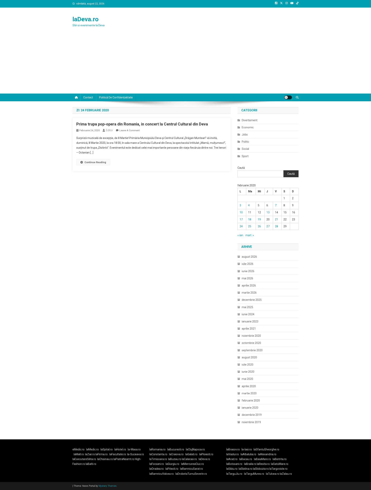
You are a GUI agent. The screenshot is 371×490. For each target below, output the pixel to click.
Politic (245, 141)
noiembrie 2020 (251, 335)
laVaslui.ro (233, 454)
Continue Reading (95, 162)
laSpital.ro (106, 449)
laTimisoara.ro (158, 459)
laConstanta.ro (158, 454)
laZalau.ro (286, 473)
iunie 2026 (248, 271)
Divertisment (249, 120)
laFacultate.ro (117, 454)
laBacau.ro (245, 459)
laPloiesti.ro (206, 454)
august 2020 (249, 357)
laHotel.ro (120, 449)
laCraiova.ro (176, 454)
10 (241, 212)
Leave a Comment (129, 130)
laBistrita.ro (280, 459)
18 (249, 219)
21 (276, 219)
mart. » (249, 235)
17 (241, 219)
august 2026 (249, 256)
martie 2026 (249, 292)
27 (268, 226)
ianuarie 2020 (250, 407)
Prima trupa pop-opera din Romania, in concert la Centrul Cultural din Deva (142, 124)
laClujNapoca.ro (195, 449)
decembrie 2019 (252, 414)
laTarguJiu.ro (235, 473)
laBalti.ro (91, 463)
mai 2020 (247, 378)
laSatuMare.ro (279, 463)
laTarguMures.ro (254, 473)
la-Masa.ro (134, 449)
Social (245, 148)
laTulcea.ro (273, 473)
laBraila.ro (250, 463)
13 (268, 212)
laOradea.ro (156, 468)
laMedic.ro (92, 449)
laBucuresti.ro (175, 449)
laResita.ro (263, 463)
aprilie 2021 (249, 328)
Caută (241, 167)
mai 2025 (247, 307)
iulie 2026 (247, 263)
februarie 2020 (251, 400)
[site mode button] (288, 97)
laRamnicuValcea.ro (161, 473)
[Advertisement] (185, 64)
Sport (245, 156)
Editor (109, 130)
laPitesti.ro (171, 468)
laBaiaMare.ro (262, 459)
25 (249, 226)
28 (276, 226)
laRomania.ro (157, 449)
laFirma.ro (101, 454)
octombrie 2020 (251, 342)
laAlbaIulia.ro (248, 454)
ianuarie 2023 (250, 321)
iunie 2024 (248, 314)
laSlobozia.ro (261, 468)
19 (259, 219)
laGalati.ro (191, 454)
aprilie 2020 (249, 386)
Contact (88, 97)
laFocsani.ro (156, 463)
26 (259, 226)
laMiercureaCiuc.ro (192, 463)
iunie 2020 (248, 371)
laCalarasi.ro (189, 459)
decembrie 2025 (252, 299)
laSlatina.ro (245, 468)
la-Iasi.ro (247, 449)
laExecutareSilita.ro (84, 459)
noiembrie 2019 (251, 422)
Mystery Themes (108, 486)
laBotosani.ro (234, 463)
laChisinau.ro (105, 459)
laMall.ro (79, 454)
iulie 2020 (247, 364)
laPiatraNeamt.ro (123, 459)
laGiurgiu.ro (173, 463)
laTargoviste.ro (278, 468)
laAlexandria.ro (267, 454)
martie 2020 (249, 393)
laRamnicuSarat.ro (191, 468)
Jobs (245, 134)
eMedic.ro (78, 449)
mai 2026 (247, 278)
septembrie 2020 (252, 350)
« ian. (240, 235)
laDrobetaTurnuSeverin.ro (191, 473)
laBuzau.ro (175, 459)
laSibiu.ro (231, 468)
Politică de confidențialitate (116, 97)
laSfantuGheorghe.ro (266, 449)
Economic (248, 127)
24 (241, 226)
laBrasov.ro (233, 449)
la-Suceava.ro (135, 454)
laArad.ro (231, 459)
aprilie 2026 (249, 285)
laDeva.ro (85, 19)
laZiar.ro (90, 454)
